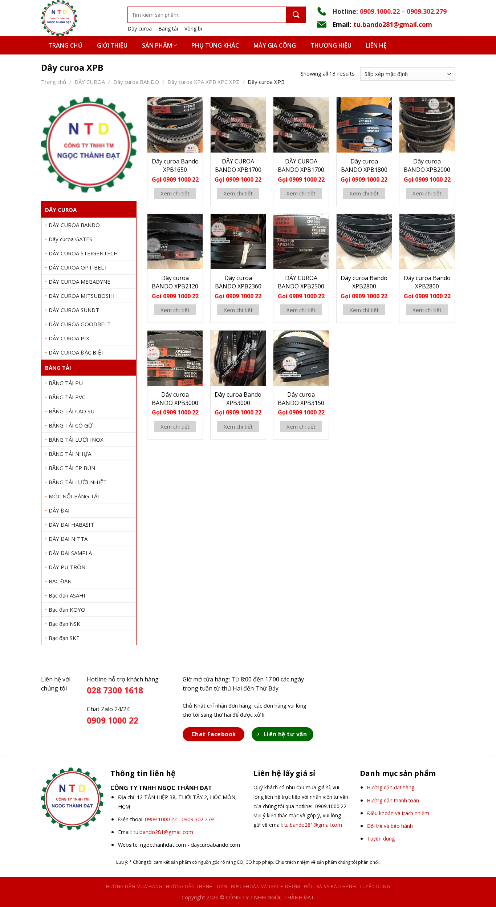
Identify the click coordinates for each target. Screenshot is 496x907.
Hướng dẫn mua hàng (134, 886)
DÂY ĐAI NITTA (68, 538)
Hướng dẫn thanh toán (196, 886)
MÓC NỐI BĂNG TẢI (74, 496)
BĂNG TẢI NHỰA (70, 453)
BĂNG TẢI (58, 367)
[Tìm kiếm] (296, 15)
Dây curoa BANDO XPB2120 (175, 282)
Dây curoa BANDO (136, 81)
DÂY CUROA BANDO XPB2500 (301, 282)
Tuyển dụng (374, 886)
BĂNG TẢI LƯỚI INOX (76, 439)
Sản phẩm (157, 45)
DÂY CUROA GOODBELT (80, 324)
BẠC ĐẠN (60, 581)
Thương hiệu (330, 45)
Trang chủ (65, 45)
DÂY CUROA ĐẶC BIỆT (77, 352)
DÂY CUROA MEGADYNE (79, 281)
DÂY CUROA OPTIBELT (78, 267)
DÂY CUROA (89, 81)
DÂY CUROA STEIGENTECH (83, 253)
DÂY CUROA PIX (69, 338)
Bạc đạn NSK (64, 623)
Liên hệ (376, 45)
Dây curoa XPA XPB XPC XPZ (203, 81)
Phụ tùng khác (215, 45)
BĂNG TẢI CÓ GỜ (71, 425)
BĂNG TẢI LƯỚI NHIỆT (78, 482)
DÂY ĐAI (59, 510)
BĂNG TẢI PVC (67, 397)
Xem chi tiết (175, 193)
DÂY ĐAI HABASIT (71, 524)
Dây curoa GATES (70, 239)
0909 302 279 (198, 819)
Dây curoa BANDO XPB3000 (175, 398)
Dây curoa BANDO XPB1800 (364, 165)
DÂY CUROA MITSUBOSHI (82, 295)
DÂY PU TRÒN (67, 567)
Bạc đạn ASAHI (67, 595)
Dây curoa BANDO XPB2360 (238, 282)
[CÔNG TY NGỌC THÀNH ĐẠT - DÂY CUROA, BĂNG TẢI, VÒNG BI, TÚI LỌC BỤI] (79, 18)
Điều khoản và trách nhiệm (265, 886)
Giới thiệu (112, 45)
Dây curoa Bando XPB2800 (364, 282)
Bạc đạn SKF (64, 637)
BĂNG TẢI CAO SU (71, 411)
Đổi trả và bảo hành (330, 886)
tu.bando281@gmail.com (392, 24)
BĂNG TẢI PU (66, 382)
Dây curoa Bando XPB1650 (175, 165)
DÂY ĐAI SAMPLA (70, 552)
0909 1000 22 (161, 819)
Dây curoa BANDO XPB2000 (427, 165)
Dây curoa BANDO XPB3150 (301, 398)
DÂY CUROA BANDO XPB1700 (238, 165)
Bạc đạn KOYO (67, 609)
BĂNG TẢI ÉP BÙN (72, 467)
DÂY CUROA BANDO (74, 224)
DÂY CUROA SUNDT (74, 309)
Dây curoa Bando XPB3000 (238, 398)
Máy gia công (274, 45)
